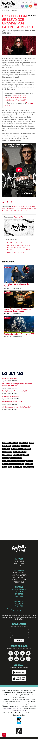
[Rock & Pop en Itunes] (19, 678)
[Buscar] (31, 1)
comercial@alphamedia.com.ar (11, 708)
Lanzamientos (26, 448)
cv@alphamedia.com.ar (19, 710)
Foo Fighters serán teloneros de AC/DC (18, 250)
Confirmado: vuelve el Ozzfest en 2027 (19, 334)
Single (15, 467)
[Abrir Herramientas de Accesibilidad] (4, 735)
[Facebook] (7, 203)
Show (10, 467)
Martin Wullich (7, 455)
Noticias (7, 267)
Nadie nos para (7, 458)
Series (5, 467)
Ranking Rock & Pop (19, 580)
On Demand (15, 398)
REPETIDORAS (19, 563)
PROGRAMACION (19, 561)
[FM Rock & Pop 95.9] (7, 5)
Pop (17, 461)
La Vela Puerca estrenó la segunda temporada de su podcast (17, 310)
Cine (23, 445)
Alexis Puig (14, 442)
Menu (35, 4)
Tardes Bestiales (19, 577)
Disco (27, 445)
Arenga (31, 442)
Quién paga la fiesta (26, 461)
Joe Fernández (15, 448)
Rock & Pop (14, 210)
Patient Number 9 (26, 206)
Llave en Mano (7, 451)
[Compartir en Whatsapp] (11, 202)
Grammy (18, 208)
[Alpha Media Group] (19, 730)
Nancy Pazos (18, 458)
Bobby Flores (16, 445)
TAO (20, 467)
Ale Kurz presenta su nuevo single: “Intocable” (16, 407)
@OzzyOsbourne (20, 95)
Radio (4, 464)
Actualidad (6, 442)
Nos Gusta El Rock (23, 210)
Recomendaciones (13, 464)
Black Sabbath (10, 208)
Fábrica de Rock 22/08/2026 (15, 252)
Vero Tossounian (28, 467)
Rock (8, 210)
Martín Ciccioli (17, 455)
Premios (24, 208)
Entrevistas (6, 448)
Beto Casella (6, 445)
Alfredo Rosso (23, 442)
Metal (29, 208)
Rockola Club (19, 582)
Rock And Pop (19, 217)
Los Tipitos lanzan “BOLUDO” (15, 242)
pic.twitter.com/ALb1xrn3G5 (15, 100)
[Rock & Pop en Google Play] (19, 672)
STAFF (19, 566)
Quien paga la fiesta (19, 575)
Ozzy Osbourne (16, 206)
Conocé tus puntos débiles (10, 396)
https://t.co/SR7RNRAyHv (15, 98)
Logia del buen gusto (19, 451)
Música (26, 455)
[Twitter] (3, 203)
